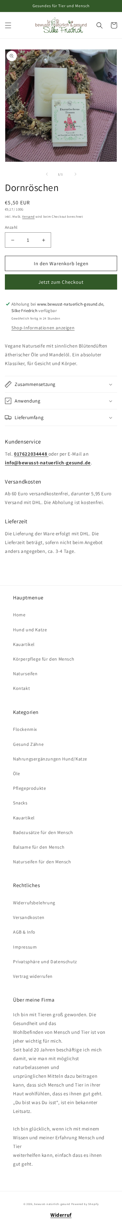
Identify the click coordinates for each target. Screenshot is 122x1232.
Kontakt (21, 688)
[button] (8, 25)
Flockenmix (25, 729)
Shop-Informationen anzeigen (43, 328)
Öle (16, 773)
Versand (28, 216)
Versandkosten (29, 917)
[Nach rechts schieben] (75, 174)
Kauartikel (24, 644)
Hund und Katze (30, 630)
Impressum (25, 947)
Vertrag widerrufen (33, 976)
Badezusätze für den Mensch (43, 832)
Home (19, 615)
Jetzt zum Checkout (61, 282)
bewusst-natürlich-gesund (52, 1204)
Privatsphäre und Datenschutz (45, 962)
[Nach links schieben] (47, 174)
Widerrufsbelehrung (34, 903)
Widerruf (61, 1214)
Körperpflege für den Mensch (43, 659)
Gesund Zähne (28, 744)
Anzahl (11, 227)
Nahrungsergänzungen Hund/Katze (50, 759)
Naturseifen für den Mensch (42, 862)
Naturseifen (25, 674)
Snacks (20, 803)
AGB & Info (24, 932)
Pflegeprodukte (29, 788)
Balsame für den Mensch (38, 847)
